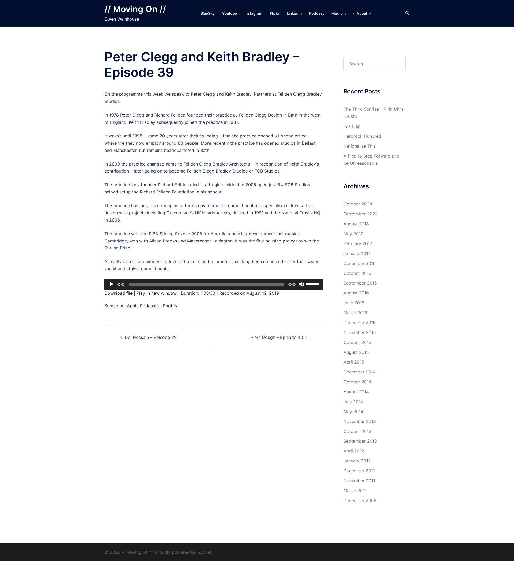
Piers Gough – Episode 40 (277, 337)
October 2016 (357, 273)
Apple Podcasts (143, 305)
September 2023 (360, 213)
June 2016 (353, 302)
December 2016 (359, 263)
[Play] (111, 284)
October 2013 (357, 431)
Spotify (170, 305)
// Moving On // (135, 9)
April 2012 (353, 451)
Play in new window (157, 293)
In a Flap (352, 126)
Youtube (229, 13)
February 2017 (357, 243)
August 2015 (356, 352)
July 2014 (353, 401)
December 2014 (359, 372)
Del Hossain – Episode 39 (151, 337)
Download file (118, 293)
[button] (407, 13)
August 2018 (356, 223)
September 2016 (360, 283)
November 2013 (359, 421)
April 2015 (353, 362)
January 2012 (357, 460)
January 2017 (357, 253)
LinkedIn (294, 13)
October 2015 (357, 342)
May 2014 (353, 411)
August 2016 (356, 293)
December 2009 (359, 500)
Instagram (253, 13)
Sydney (205, 552)
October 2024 (357, 204)
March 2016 (355, 312)
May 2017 (353, 233)
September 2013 (360, 441)
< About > (362, 13)
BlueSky (208, 13)
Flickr (274, 13)
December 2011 (359, 470)
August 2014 (356, 391)
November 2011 (359, 480)
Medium (338, 13)
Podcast (316, 13)
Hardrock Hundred (362, 136)
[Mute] (301, 284)
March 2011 (354, 490)
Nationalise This (359, 146)
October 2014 (357, 381)
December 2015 (359, 322)
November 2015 (359, 332)
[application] (213, 284)
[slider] (313, 284)
